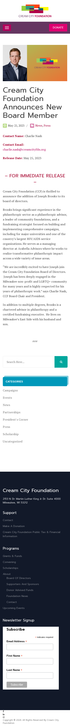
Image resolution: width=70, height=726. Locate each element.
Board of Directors (19, 578)
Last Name (14, 670)
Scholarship (11, 434)
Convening (9, 562)
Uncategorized (12, 441)
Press (47, 125)
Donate (58, 28)
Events (7, 398)
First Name (14, 656)
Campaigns (10, 390)
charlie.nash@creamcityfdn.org (24, 149)
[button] (61, 362)
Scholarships (10, 568)
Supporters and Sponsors (23, 584)
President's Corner (15, 419)
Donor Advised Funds (20, 590)
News (38, 125)
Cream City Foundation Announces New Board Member (32, 102)
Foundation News (17, 596)
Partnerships (11, 412)
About (7, 574)
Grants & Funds (12, 556)
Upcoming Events (14, 608)
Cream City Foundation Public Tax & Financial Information (31, 534)
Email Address (17, 641)
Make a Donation (14, 526)
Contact (8, 520)
